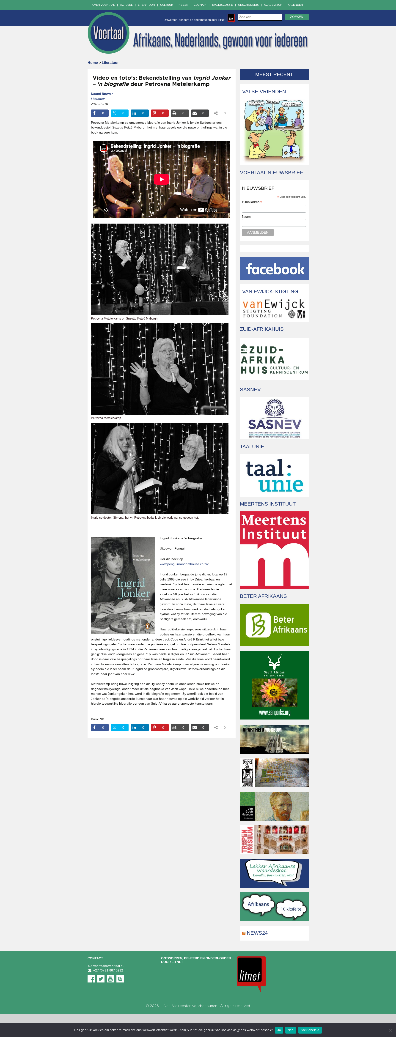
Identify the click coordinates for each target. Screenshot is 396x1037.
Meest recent (274, 74)
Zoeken (296, 17)
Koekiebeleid (310, 1030)
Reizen (183, 4)
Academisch (273, 4)
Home (93, 63)
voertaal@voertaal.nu (108, 966)
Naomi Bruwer (102, 94)
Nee (291, 1030)
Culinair (200, 4)
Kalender (295, 4)
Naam (246, 216)
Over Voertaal (103, 4)
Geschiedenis (248, 4)
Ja (279, 1030)
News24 (257, 933)
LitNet (165, 1006)
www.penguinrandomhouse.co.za (184, 564)
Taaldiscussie (222, 4)
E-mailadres (252, 202)
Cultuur (166, 4)
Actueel (126, 4)
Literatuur (146, 4)
